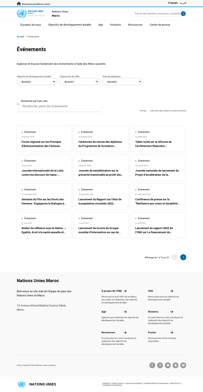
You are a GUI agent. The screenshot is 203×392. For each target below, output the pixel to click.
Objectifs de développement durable (34, 76)
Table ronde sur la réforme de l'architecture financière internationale (153, 146)
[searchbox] (37, 82)
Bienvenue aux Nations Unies (35, 4)
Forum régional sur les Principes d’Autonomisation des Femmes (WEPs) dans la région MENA (41, 146)
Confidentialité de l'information (156, 383)
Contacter (106, 383)
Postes (152, 332)
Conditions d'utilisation (112, 385)
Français (173, 2)
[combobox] (37, 81)
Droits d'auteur (118, 383)
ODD (150, 291)
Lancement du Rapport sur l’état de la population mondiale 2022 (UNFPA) (99, 203)
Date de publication (112, 76)
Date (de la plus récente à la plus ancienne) (168, 111)
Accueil (20, 36)
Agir (104, 311)
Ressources (108, 332)
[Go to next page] (183, 257)
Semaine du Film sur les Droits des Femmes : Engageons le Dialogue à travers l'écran (43, 203)
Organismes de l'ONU (70, 76)
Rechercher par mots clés (34, 101)
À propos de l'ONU (112, 291)
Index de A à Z (176, 383)
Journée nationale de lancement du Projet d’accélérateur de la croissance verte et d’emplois (157, 174)
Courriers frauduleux (133, 383)
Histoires (153, 311)
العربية (183, 2)
